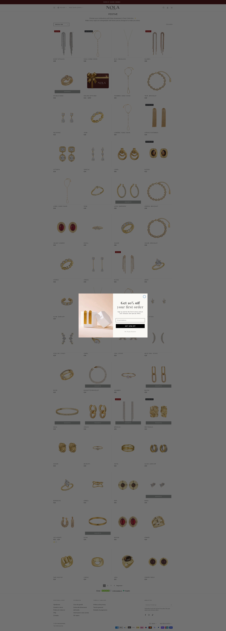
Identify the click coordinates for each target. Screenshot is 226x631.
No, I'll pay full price (130, 331)
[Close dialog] (144, 296)
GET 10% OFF (130, 326)
